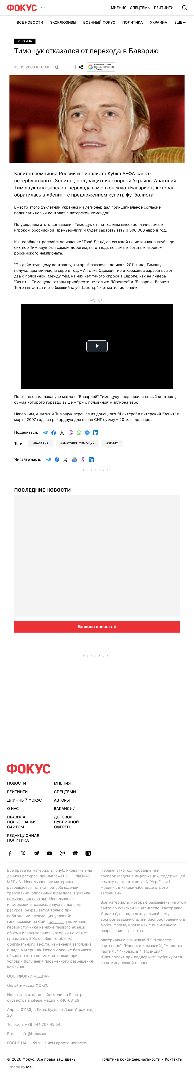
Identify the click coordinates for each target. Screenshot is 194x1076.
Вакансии (64, 808)
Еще (178, 22)
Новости (16, 783)
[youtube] (49, 853)
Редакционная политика (23, 838)
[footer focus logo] (29, 769)
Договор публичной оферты (66, 822)
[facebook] (10, 853)
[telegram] (36, 853)
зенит (113, 443)
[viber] (62, 853)
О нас (13, 808)
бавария (41, 443)
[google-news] (75, 853)
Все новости (30, 22)
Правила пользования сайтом (22, 822)
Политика (132, 22)
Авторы (62, 800)
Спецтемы (140, 7)
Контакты (174, 1059)
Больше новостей (97, 626)
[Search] (185, 8)
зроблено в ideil (22, 1067)
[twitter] (23, 853)
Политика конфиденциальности (130, 1059)
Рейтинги (163, 7)
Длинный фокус (24, 800)
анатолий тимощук (78, 443)
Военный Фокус (99, 22)
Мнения (118, 7)
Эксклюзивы (63, 22)
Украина (158, 22)
